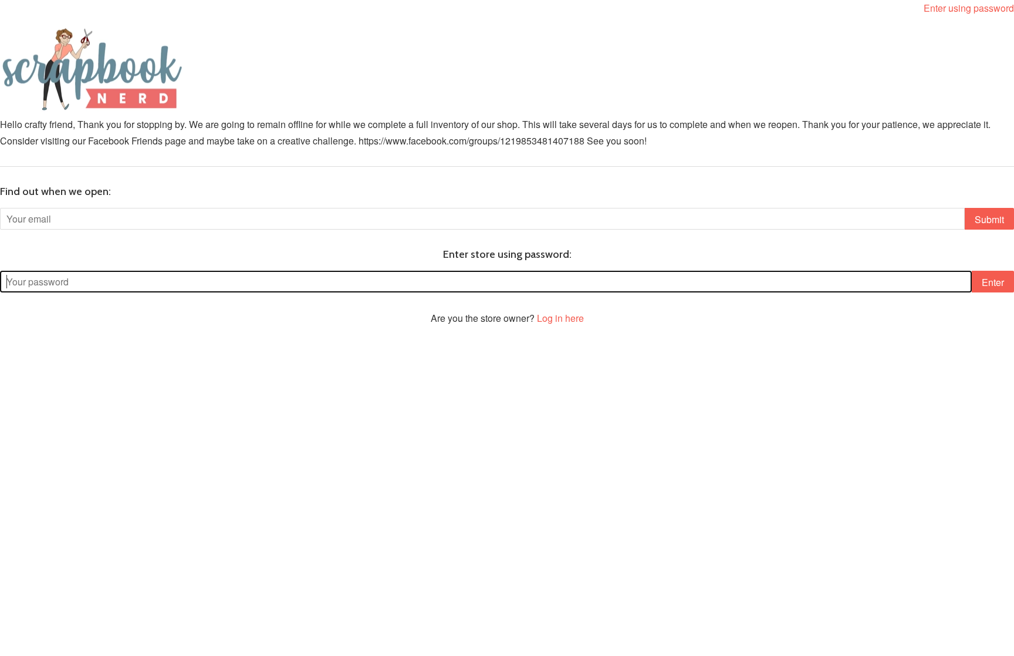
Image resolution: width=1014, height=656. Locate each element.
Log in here (560, 318)
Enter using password (969, 8)
